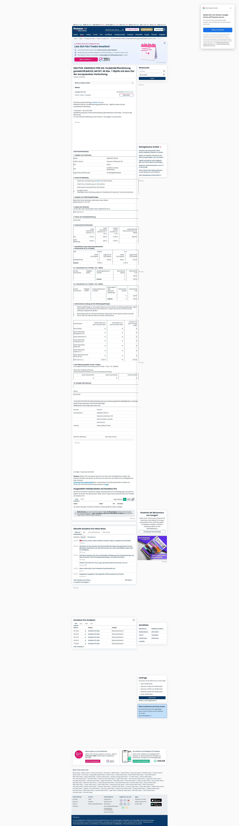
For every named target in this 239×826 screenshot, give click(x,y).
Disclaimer (107, 804)
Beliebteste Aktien (157, 629)
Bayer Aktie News (89, 777)
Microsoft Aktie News (79, 778)
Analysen (88, 95)
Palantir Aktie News (90, 786)
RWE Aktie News (119, 780)
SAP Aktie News (92, 778)
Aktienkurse (143, 629)
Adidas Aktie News (157, 786)
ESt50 (84, 24)
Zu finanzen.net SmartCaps (152, 532)
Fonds (95, 35)
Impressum (107, 799)
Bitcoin (130, 24)
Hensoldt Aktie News (79, 780)
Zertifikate (108, 35)
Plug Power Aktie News (153, 778)
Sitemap (75, 806)
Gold (158, 24)
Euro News (85, 775)
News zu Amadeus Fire (103, 38)
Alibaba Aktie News (139, 788)
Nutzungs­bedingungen (111, 806)
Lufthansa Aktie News (143, 780)
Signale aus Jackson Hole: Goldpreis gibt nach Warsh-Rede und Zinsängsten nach (151, 161)
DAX (74, 24)
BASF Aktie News (78, 777)
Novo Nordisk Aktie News (133, 784)
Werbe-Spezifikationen (95, 804)
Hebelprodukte (119, 35)
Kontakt (75, 799)
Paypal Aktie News (106, 780)
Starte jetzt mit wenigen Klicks (83, 482)
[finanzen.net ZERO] (104, 59)
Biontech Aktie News (90, 782)
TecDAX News (125, 773)
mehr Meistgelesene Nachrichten (149, 175)
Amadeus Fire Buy (94, 631)
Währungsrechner (140, 801)
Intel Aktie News (78, 786)
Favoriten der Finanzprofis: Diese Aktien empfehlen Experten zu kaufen (151, 151)
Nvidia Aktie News (121, 775)
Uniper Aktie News (90, 784)
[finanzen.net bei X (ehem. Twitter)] (121, 803)
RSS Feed (128, 580)
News (82, 35)
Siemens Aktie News (118, 786)
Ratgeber (162, 35)
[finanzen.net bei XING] (128, 803)
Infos (106, 484)
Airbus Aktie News (157, 780)
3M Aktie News (77, 792)
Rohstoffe (138, 35)
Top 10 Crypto (109, 24)
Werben (90, 801)
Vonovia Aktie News (150, 782)
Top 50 (141, 635)
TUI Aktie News (133, 777)
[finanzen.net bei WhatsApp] (122, 807)
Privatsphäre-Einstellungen (108, 809)
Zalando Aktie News (101, 790)
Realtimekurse (143, 632)
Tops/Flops (155, 635)
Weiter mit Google (218, 30)
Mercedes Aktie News (122, 782)
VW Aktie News (88, 792)
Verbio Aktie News (149, 790)
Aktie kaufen (126, 95)
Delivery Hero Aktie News (124, 788)
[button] (132, 29)
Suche (152, 78)
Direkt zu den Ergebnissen (147, 700)
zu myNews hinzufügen (81, 582)
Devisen (154, 35)
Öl (150, 24)
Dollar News (76, 775)
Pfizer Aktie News (148, 784)
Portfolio (142, 641)
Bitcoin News (110, 775)
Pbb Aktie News (137, 790)
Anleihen (130, 35)
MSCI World (96, 24)
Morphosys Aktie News (117, 784)
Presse (75, 804)
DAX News (107, 773)
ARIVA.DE (118, 824)
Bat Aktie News (77, 790)
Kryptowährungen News (97, 775)
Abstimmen (152, 698)
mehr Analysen (78, 646)
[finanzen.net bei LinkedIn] (124, 803)
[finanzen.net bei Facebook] (124, 800)
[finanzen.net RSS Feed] (126, 807)
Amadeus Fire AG (80, 92)
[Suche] (123, 29)
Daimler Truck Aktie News (92, 788)
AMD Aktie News (78, 784)
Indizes (88, 35)
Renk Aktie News (130, 780)
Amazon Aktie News (103, 777)
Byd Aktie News (77, 782)
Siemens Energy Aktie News (119, 777)
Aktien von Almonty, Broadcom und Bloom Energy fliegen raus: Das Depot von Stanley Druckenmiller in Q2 (151, 156)
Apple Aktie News (121, 778)
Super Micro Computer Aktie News (120, 790)
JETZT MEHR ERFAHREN (141, 761)
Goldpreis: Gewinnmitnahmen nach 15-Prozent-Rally (151, 166)
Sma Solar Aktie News (108, 788)
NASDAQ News (147, 773)
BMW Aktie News (88, 790)
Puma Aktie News (145, 786)
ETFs (101, 35)
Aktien (75, 35)
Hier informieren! (144, 716)
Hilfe (89, 799)
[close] (231, 8)
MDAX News (115, 773)
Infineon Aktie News (93, 780)
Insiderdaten (143, 638)
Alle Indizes (155, 632)
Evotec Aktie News (103, 784)
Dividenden (155, 638)
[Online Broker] (80, 30)
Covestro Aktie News (104, 786)
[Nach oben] (163, 824)
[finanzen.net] (80, 28)
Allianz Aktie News (145, 777)
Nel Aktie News (77, 788)
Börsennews (76, 773)
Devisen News (157, 773)
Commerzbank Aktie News (137, 778)
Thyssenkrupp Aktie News (106, 782)
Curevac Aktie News (132, 786)
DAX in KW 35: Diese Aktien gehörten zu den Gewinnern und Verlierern (150, 171)
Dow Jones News (136, 773)
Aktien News (86, 773)
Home (75, 38)
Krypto (147, 35)
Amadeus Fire (96, 102)
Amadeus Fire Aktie (90, 38)
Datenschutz (108, 801)
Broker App (138, 804)
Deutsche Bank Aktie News (106, 778)
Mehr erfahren (85, 59)
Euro (141, 24)
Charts (77, 95)
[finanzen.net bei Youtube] (128, 800)
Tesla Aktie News (150, 775)
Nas (120, 24)
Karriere (75, 801)
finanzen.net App (140, 799)
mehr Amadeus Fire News (81, 580)
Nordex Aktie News (136, 782)
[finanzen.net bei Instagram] (121, 800)
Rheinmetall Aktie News (136, 775)
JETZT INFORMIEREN (92, 761)
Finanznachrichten (97, 773)
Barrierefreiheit (109, 812)
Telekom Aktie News (152, 788)
